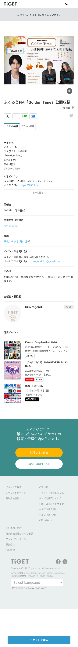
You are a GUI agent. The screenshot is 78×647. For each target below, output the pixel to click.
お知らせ (43, 487)
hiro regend (11, 225)
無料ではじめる (39, 452)
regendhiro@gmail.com (46, 261)
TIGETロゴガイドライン (51, 503)
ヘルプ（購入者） (48, 509)
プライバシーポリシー (17, 539)
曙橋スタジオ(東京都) (16, 241)
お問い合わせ (46, 520)
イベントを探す (14, 487)
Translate (40, 588)
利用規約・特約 (14, 528)
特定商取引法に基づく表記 (19, 533)
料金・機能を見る (39, 463)
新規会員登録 (12, 498)
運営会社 (10, 544)
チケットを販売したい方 (51, 493)
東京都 (66, 107)
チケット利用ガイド (16, 493)
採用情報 (10, 550)
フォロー (69, 307)
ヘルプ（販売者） (48, 514)
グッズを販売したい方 (50, 498)
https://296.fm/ (29, 185)
